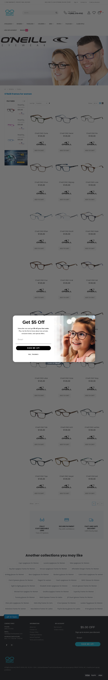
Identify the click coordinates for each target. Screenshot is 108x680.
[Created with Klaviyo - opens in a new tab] (54, 363)
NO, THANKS (33, 354)
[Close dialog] (93, 317)
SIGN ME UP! (33, 348)
